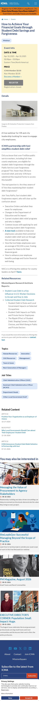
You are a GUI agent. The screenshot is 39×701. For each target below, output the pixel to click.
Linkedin (30, 648)
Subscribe (32, 676)
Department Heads (10, 392)
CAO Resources (9, 358)
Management (24, 358)
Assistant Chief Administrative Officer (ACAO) (18, 386)
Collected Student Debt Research (19, 300)
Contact (17, 654)
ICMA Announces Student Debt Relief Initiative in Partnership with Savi (19, 445)
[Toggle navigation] (36, 3)
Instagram (25, 648)
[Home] (10, 3)
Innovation (25, 354)
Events (13, 19)
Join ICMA (30, 654)
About (7, 654)
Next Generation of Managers (14, 368)
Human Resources (10, 354)
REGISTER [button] (13, 82)
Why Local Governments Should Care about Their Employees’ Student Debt (18, 431)
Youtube (15, 648)
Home (6, 19)
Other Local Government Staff (15, 397)
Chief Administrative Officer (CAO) (16, 380)
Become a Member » (12, 76)
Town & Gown (8, 363)
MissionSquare (19, 659)
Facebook (10, 648)
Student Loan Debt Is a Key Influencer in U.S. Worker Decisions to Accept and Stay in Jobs (20, 294)
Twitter (20, 648)
